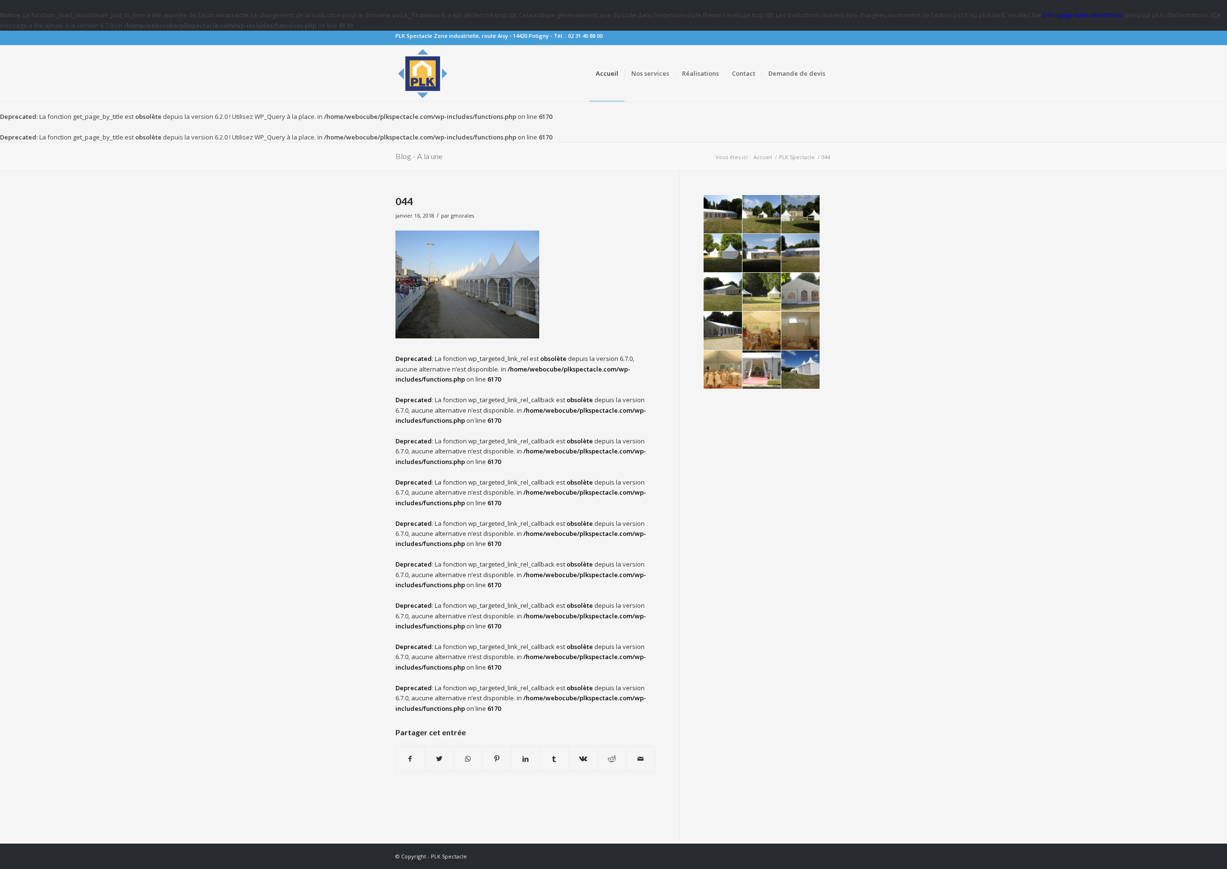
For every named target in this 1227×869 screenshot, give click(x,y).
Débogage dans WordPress (1082, 15)
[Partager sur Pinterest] (497, 759)
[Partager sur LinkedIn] (525, 759)
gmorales (462, 215)
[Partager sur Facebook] (410, 759)
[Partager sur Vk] (583, 759)
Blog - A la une (418, 156)
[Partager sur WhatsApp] (468, 759)
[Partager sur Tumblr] (554, 759)
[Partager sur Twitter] (439, 759)
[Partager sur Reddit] (612, 759)
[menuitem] (607, 73)
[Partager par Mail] (640, 759)
